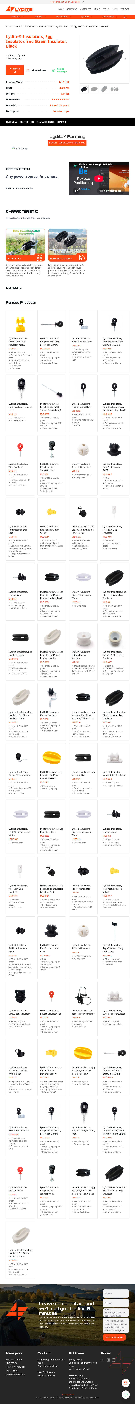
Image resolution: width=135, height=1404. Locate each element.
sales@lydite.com (39, 70)
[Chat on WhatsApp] (126, 1394)
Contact (124, 9)
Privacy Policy (67, 1394)
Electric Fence (14, 1359)
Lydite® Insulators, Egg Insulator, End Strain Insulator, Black (83, 26)
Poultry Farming (15, 1367)
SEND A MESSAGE (114, 1337)
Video (106, 9)
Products (18, 26)
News (114, 9)
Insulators (29, 26)
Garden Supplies (15, 1374)
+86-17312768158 (46, 1375)
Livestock (11, 1363)
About (97, 9)
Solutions (72, 9)
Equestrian (12, 1370)
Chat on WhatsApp (62, 70)
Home (61, 9)
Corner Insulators (45, 26)
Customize (85, 9)
